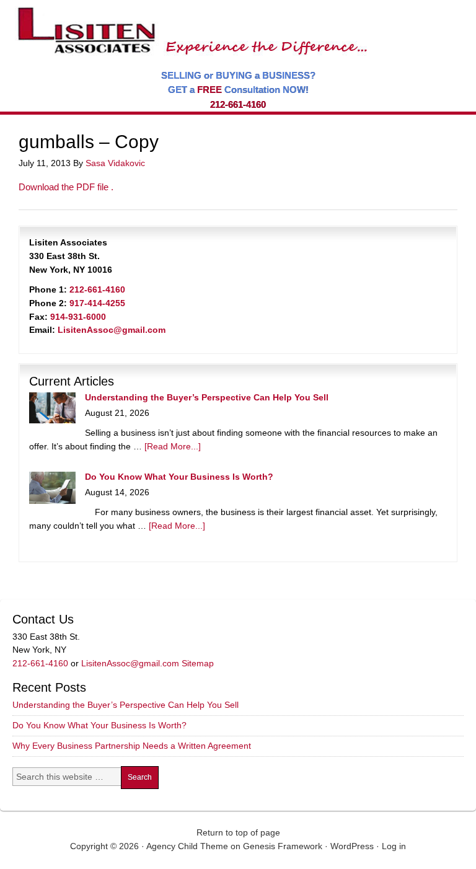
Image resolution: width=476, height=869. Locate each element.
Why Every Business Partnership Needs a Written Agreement (131, 746)
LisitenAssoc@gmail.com (111, 330)
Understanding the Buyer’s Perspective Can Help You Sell (206, 397)
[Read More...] (172, 446)
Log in (394, 846)
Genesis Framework (282, 846)
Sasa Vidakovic (115, 163)
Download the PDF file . (66, 187)
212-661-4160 (238, 104)
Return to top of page (238, 832)
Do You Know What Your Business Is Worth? (179, 477)
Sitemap (198, 663)
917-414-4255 (97, 303)
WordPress (352, 846)
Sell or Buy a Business (188, 25)
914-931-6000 (78, 317)
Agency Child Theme (187, 846)
